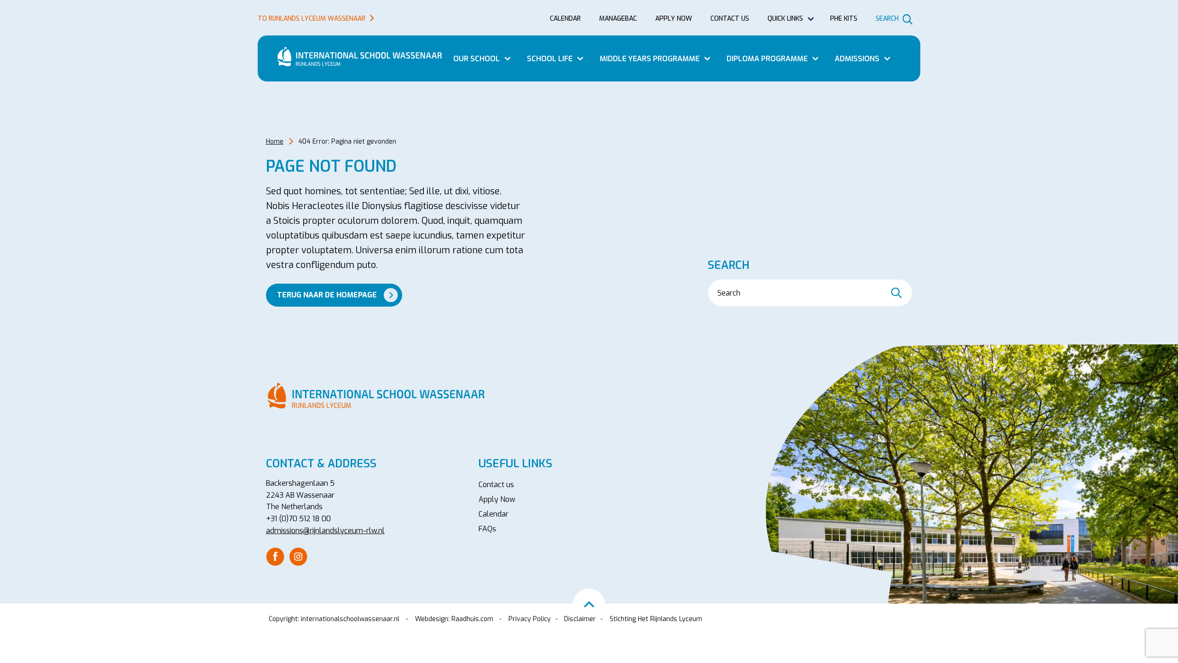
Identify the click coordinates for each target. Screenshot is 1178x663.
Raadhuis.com (472, 619)
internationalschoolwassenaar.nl (350, 619)
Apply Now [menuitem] (497, 499)
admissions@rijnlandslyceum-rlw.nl (325, 530)
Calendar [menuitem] (565, 18)
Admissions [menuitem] (857, 59)
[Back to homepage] (363, 56)
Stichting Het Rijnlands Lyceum (656, 619)
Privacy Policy (529, 619)
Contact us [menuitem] (729, 18)
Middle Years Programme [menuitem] (649, 59)
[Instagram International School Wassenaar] (298, 556)
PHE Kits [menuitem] (843, 18)
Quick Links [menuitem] (785, 18)
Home (274, 141)
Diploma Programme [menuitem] (767, 59)
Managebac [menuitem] (618, 18)
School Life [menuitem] (549, 59)
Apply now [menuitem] (673, 18)
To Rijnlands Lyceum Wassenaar (311, 18)
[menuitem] (275, 556)
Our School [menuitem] (476, 59)
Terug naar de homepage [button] (327, 295)
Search (887, 18)
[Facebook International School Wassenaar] (275, 556)
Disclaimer (580, 619)
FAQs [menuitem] (487, 529)
